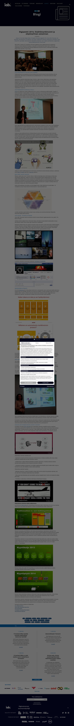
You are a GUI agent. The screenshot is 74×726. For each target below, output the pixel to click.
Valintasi (37, 343)
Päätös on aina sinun (25, 342)
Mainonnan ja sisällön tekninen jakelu (28, 374)
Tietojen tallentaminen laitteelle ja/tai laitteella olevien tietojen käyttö (34, 359)
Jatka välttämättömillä (28, 382)
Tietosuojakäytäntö (50, 386)
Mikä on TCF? (48, 343)
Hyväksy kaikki (45, 382)
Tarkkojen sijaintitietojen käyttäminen (28, 367)
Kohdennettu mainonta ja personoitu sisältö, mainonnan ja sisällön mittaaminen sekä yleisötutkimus (34, 363)
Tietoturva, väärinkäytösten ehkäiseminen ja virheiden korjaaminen (34, 372)
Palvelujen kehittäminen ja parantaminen (29, 360)
